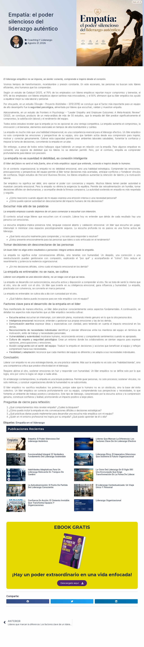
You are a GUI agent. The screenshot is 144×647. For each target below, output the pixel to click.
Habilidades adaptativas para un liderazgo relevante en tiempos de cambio (46, 472)
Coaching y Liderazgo (40, 40)
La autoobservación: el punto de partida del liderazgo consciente (48, 486)
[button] (27, 601)
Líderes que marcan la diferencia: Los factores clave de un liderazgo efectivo (116, 440)
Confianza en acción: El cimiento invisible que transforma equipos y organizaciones (48, 502)
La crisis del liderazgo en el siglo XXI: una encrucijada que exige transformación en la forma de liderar (115, 472)
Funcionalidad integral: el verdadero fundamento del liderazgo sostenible (47, 455)
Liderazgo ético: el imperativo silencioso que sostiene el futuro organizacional (116, 455)
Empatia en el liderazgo (30, 422)
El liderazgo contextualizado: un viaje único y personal (115, 486)
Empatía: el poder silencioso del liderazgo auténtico (44, 440)
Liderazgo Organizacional (108, 500)
